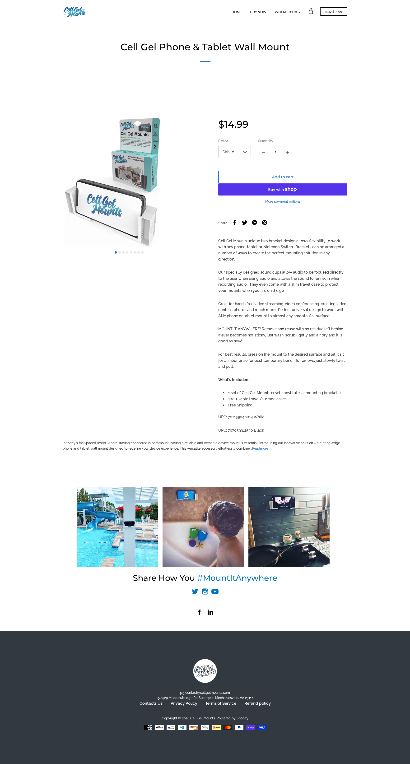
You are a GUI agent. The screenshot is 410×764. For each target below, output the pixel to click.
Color (223, 141)
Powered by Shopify (232, 718)
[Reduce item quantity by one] (263, 152)
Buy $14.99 (333, 12)
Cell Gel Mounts (202, 718)
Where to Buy (287, 12)
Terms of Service (220, 703)
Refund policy (257, 703)
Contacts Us (151, 703)
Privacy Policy (184, 703)
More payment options (282, 201)
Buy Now (258, 12)
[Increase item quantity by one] (287, 152)
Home (237, 12)
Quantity (265, 141)
